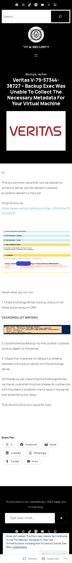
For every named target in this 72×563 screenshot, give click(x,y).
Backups (30, 74)
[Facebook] (16, 4)
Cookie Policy (19, 547)
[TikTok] (29, 4)
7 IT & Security (36, 47)
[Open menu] (36, 55)
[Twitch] (55, 4)
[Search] (60, 16)
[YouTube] (42, 4)
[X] (48, 4)
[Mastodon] (36, 4)
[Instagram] (23, 4)
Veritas (42, 74)
